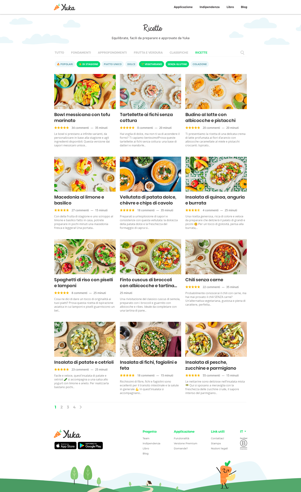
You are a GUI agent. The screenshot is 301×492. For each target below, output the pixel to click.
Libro (230, 7)
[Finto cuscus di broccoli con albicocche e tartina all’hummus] (150, 256)
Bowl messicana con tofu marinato (82, 118)
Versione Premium (185, 443)
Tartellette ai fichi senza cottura (146, 118)
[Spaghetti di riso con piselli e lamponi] (85, 256)
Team (146, 438)
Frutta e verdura (148, 52)
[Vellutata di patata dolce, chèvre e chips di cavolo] (150, 174)
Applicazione (183, 7)
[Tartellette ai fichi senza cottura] (150, 91)
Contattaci (217, 438)
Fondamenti (81, 52)
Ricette (201, 52)
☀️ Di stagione (88, 64)
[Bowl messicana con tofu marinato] (85, 91)
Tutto (59, 52)
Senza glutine (177, 64)
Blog (244, 7)
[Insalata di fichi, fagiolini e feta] (150, 339)
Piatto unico (113, 64)
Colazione (200, 64)
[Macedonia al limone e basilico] (85, 174)
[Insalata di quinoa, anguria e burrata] (216, 174)
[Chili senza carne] (216, 256)
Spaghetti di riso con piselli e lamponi (83, 283)
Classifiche (179, 52)
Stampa (216, 443)
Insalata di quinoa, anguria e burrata (215, 200)
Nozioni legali (219, 448)
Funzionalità (181, 438)
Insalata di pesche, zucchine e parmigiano (210, 365)
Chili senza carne (204, 280)
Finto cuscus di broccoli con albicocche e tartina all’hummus (147, 286)
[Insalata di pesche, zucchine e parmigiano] (216, 339)
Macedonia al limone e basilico (79, 200)
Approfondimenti (112, 52)
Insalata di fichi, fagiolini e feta (148, 365)
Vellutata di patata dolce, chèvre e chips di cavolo (148, 200)
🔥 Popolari (65, 64)
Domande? (181, 448)
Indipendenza (210, 7)
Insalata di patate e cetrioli (84, 362)
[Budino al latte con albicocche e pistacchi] (216, 91)
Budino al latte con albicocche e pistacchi (210, 118)
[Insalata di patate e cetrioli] (85, 339)
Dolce (131, 64)
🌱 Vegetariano (151, 64)
